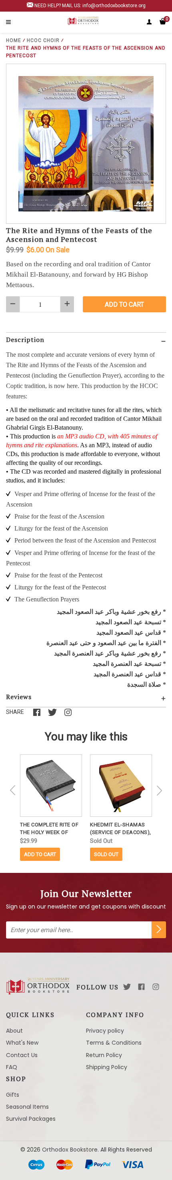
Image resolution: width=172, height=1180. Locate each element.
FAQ (11, 1067)
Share (15, 712)
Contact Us (22, 1055)
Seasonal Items (27, 1107)
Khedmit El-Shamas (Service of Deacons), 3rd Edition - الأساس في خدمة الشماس (121, 829)
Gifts (12, 1095)
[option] (51, 807)
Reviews (19, 696)
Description (25, 339)
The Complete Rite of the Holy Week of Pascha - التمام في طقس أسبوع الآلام (51, 829)
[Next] (159, 790)
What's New (22, 1043)
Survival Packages (31, 1119)
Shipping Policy (106, 1067)
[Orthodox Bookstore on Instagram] (156, 987)
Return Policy (104, 1055)
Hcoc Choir (43, 40)
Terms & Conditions (114, 1043)
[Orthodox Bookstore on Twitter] (127, 987)
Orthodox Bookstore (70, 1150)
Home (13, 40)
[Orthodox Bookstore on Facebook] (141, 987)
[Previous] (13, 790)
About (14, 1031)
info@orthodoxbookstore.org (114, 5)
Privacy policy (105, 1031)
